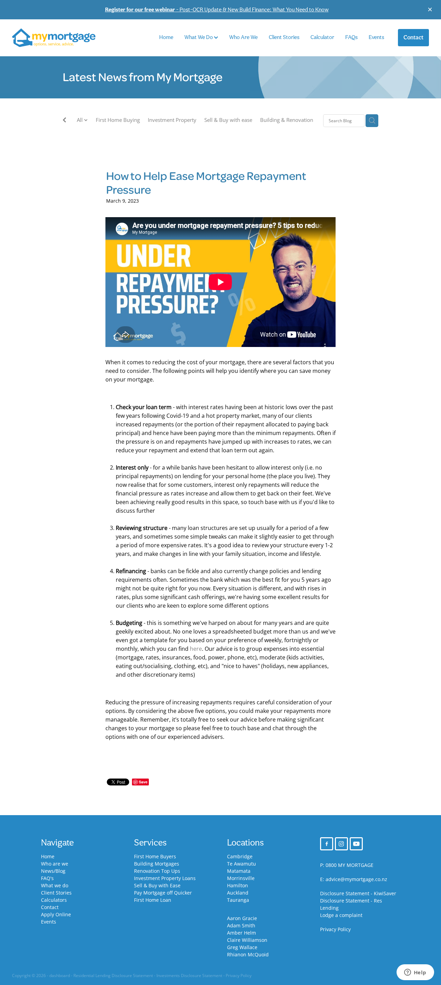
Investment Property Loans (165, 878)
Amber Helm (241, 932)
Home (166, 37)
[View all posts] (64, 121)
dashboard (59, 975)
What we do (54, 885)
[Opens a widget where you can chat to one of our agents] (415, 973)
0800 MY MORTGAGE (349, 865)
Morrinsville (241, 878)
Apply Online (56, 914)
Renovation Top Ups (157, 871)
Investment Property (172, 120)
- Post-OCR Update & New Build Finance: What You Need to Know (217, 9)
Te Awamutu (241, 863)
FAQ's (47, 878)
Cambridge (240, 856)
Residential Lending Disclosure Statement (113, 975)
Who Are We (243, 37)
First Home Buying (118, 120)
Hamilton (237, 885)
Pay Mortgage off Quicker (163, 892)
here (196, 649)
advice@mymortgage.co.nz (356, 879)
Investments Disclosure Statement (189, 975)
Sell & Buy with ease (228, 120)
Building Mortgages (156, 863)
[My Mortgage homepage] (53, 37)
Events (376, 37)
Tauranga (238, 900)
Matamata (238, 871)
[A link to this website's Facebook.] (326, 843)
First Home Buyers (155, 856)
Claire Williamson (247, 940)
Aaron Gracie (242, 918)
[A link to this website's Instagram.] (341, 843)
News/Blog (53, 871)
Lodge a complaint (341, 915)
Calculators (54, 900)
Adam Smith (241, 925)
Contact (413, 37)
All (80, 120)
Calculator (322, 37)
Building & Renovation (286, 120)
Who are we (54, 863)
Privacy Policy (335, 929)
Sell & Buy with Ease (157, 885)
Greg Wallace (242, 947)
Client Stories (284, 37)
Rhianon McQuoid (248, 954)
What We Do (199, 37)
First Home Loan (152, 900)
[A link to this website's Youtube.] (356, 843)
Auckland (237, 892)
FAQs (351, 37)
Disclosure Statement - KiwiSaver (358, 893)
